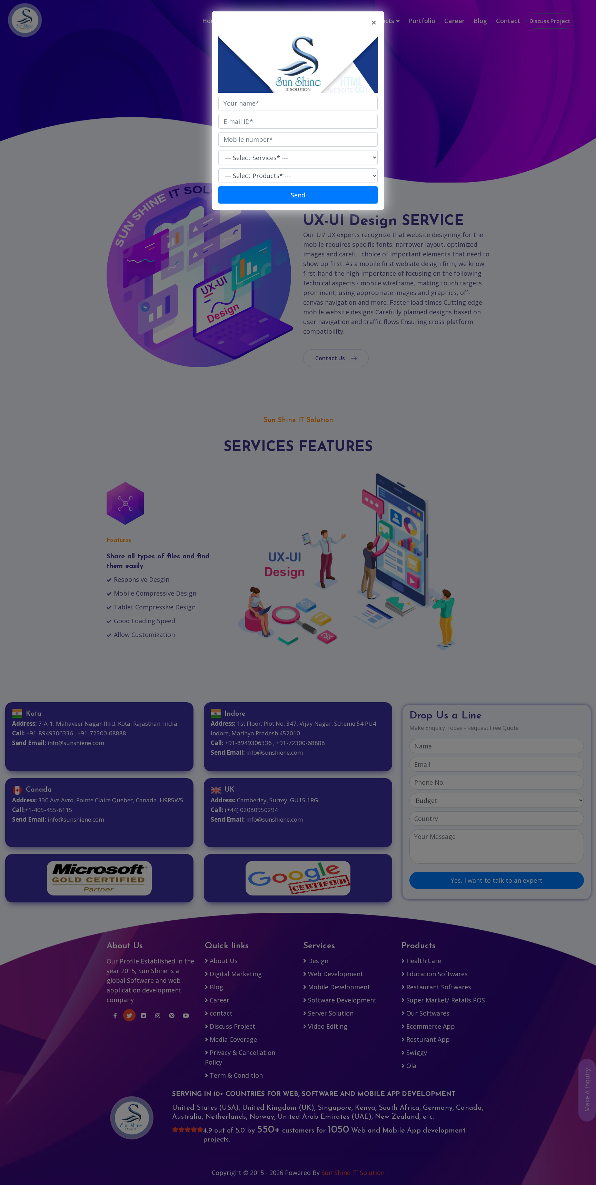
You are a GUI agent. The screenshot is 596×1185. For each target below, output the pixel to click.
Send (298, 195)
